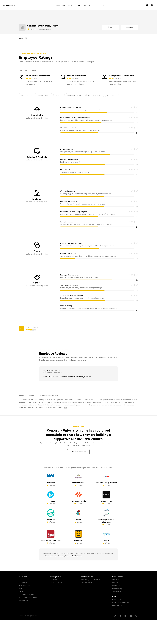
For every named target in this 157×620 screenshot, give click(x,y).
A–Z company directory (120, 602)
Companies (56, 5)
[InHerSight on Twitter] (125, 615)
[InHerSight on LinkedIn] (130, 615)
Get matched (46, 29)
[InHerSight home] (9, 5)
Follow (130, 27)
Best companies (24, 586)
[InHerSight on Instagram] (135, 615)
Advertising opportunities (90, 580)
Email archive (117, 605)
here (65, 407)
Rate (112, 27)
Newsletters (87, 5)
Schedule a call (86, 583)
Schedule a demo (56, 583)
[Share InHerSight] (115, 615)
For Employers (100, 5)
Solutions (53, 580)
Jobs (64, 5)
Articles (71, 5)
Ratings (23, 38)
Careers (115, 583)
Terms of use (117, 592)
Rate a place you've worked (28, 598)
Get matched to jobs (26, 595)
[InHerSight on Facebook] (120, 615)
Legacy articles (117, 599)
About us (115, 580)
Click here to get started (78, 452)
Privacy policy (117, 589)
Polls (79, 5)
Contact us (116, 586)
